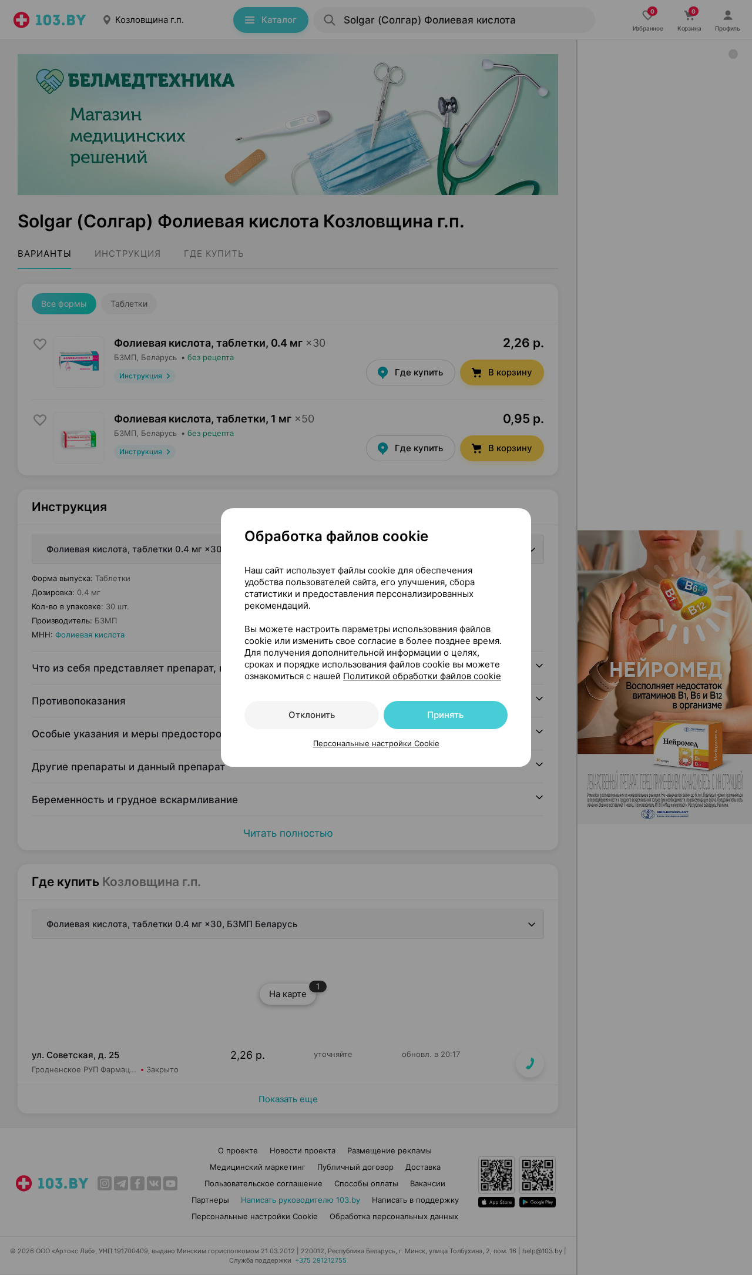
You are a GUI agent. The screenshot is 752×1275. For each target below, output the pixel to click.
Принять (445, 714)
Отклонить (311, 714)
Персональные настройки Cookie (376, 743)
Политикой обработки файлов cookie (422, 676)
